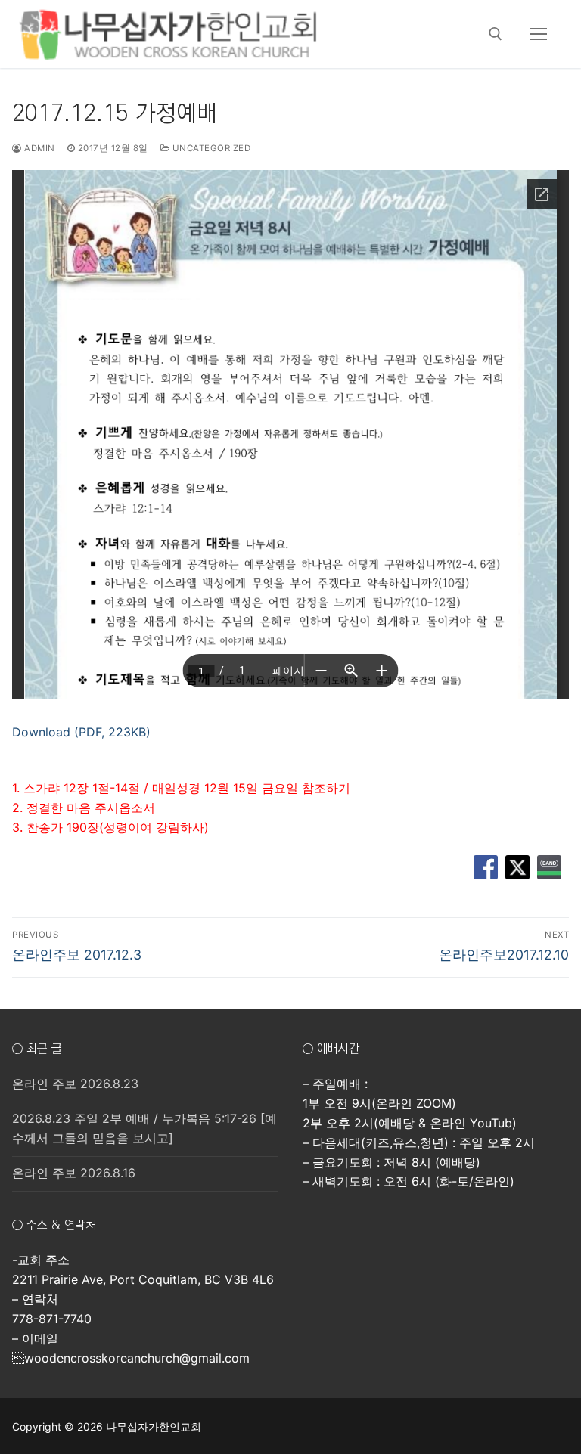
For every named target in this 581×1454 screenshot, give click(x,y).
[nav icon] (538, 34)
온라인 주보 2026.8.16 (73, 1172)
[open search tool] (495, 34)
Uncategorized (209, 148)
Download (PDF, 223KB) (81, 731)
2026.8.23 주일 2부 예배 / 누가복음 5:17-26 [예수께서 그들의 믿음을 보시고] (144, 1128)
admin (38, 148)
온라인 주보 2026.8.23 (75, 1083)
